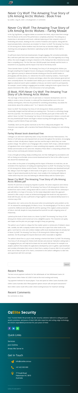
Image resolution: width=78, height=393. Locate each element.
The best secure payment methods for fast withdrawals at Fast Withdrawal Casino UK (36, 274)
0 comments (41, 20)
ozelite (12, 20)
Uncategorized (31, 20)
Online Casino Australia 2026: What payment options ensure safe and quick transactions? (37, 284)
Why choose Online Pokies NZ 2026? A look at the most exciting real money (33, 277)
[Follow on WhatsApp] (17, 328)
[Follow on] (21, 328)
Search (67, 264)
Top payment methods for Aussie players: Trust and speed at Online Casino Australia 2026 (37, 281)
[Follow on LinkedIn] (13, 328)
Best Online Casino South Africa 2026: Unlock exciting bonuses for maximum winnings (36, 287)
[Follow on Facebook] (9, 328)
